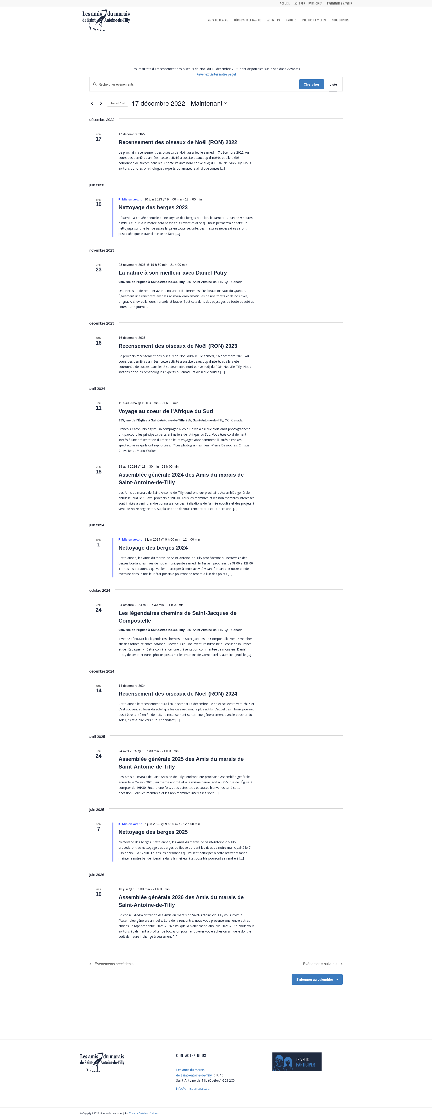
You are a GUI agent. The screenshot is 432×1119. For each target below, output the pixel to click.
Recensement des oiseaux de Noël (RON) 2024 (178, 694)
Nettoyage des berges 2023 (153, 207)
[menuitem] (285, 3)
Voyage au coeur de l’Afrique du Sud (166, 411)
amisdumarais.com (194, 1088)
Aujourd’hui (117, 103)
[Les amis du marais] (106, 20)
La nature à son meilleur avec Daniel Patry (173, 273)
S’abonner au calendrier (314, 979)
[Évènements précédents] (92, 103)
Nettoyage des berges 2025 (153, 832)
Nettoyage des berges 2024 (153, 548)
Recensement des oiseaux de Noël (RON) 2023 (178, 346)
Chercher (312, 84)
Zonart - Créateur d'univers (144, 1113)
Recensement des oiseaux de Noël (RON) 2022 (178, 142)
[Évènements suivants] (101, 103)
